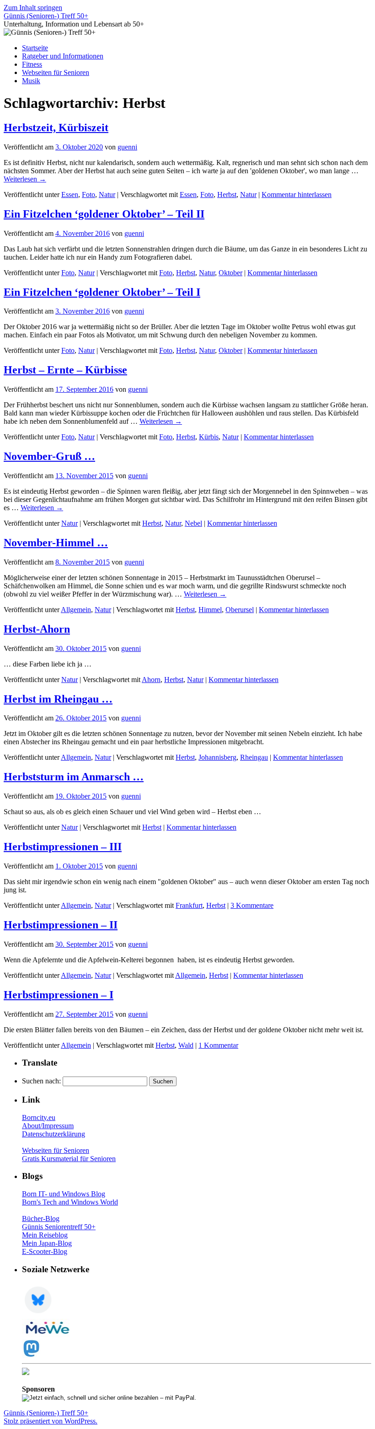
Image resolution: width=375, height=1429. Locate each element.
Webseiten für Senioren (55, 72)
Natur (107, 194)
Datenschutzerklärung (53, 1134)
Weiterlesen (25, 179)
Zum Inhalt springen (33, 7)
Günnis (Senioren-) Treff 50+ (46, 16)
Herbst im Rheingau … (58, 699)
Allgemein (76, 609)
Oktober (230, 273)
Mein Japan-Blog (47, 1243)
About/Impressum (48, 1126)
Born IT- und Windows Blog (63, 1194)
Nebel (193, 523)
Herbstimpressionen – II (61, 925)
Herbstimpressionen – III (63, 847)
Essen (69, 194)
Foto (88, 194)
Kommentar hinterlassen (297, 194)
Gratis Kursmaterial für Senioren (69, 1158)
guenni (127, 147)
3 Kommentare (251, 905)
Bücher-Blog (40, 1218)
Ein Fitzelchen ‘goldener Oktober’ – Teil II (104, 214)
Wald (185, 1045)
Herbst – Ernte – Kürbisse (65, 370)
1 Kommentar (218, 1045)
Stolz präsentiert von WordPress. (50, 1421)
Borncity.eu (38, 1117)
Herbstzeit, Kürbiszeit (56, 127)
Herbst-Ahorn (37, 629)
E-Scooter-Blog (44, 1251)
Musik (31, 81)
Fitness (32, 64)
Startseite (35, 48)
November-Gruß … (49, 456)
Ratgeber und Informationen (62, 56)
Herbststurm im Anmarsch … (74, 777)
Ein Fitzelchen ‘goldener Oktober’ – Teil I (102, 292)
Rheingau (254, 757)
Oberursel (239, 609)
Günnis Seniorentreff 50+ (59, 1227)
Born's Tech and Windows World (70, 1202)
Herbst (226, 194)
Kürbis (209, 437)
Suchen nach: (41, 1081)
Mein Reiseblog (45, 1235)
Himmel (210, 609)
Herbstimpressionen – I (58, 995)
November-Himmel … (56, 543)
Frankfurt (189, 905)
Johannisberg (217, 757)
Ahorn (151, 679)
